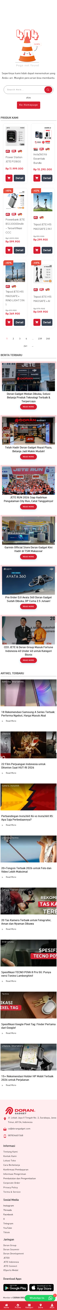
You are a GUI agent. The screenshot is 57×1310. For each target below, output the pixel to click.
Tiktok (6, 1232)
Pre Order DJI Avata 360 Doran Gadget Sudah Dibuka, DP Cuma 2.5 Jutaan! (28, 589)
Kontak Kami (10, 1156)
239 (40, 339)
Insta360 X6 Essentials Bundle (40, 158)
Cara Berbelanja (11, 1165)
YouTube (7, 1228)
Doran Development (13, 1253)
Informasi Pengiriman (14, 1174)
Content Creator (18, 890)
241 (25, 346)
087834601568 (15, 1135)
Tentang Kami (10, 1152)
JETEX (6, 1258)
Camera (5, 786)
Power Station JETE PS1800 (14, 159)
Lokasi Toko (9, 1160)
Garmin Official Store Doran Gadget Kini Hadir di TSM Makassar (28, 539)
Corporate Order (11, 1183)
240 (48, 339)
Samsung (6, 682)
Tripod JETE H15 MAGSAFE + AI (42, 299)
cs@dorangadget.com (19, 1128)
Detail (19, 178)
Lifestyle (6, 734)
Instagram (8, 1206)
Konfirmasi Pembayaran (15, 1169)
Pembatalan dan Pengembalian (19, 1178)
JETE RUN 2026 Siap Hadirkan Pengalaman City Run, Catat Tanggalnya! (28, 489)
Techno (15, 838)
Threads (7, 1210)
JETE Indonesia (11, 1262)
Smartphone (18, 682)
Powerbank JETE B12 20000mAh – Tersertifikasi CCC (15, 226)
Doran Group (9, 1245)
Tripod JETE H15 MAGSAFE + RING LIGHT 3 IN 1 (15, 298)
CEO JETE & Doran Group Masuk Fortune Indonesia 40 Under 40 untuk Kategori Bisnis (28, 640)
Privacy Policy (10, 1187)
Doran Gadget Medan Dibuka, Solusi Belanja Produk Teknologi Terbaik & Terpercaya (28, 387)
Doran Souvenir (11, 1249)
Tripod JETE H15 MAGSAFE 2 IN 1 (42, 226)
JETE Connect (10, 1266)
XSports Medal (10, 1270)
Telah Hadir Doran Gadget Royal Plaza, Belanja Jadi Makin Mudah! (28, 439)
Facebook (8, 1214)
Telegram (8, 1223)
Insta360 (14, 786)
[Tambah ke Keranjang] (9, 178)
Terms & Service (12, 1192)
